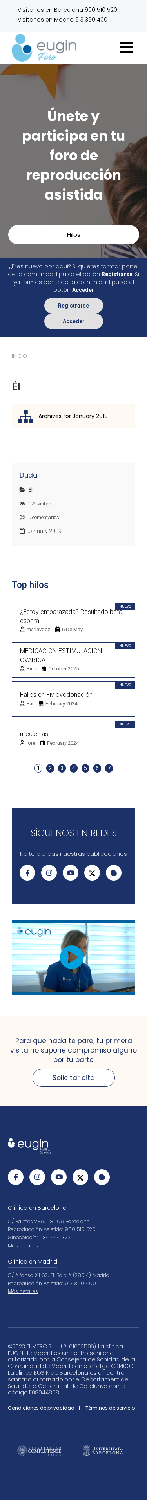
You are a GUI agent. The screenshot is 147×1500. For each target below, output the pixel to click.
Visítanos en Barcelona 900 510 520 (67, 10)
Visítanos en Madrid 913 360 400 (62, 20)
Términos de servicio (110, 1408)
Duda (29, 475)
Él (30, 490)
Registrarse (73, 305)
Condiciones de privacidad (41, 1408)
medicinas (34, 734)
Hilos (73, 235)
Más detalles (23, 1245)
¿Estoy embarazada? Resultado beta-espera (72, 616)
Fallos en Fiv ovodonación (56, 694)
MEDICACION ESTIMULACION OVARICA (61, 655)
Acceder (74, 321)
